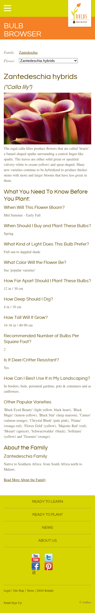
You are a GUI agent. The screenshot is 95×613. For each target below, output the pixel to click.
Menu (8, 8)
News (47, 527)
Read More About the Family (25, 479)
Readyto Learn (47, 501)
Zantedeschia (28, 52)
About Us (47, 540)
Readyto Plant (47, 514)
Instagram (36, 574)
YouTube (36, 557)
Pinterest (49, 566)
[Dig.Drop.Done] (80, 14)
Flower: (9, 60)
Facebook (36, 566)
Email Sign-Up (13, 603)
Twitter (49, 557)
